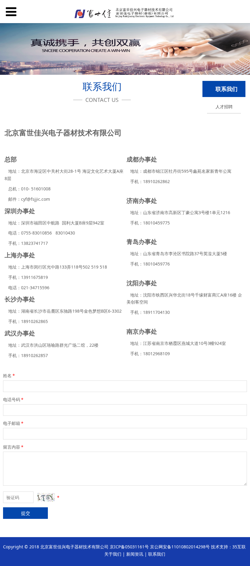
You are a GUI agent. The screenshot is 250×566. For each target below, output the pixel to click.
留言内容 (13, 447)
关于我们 (112, 554)
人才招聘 (224, 106)
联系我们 (156, 554)
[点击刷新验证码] (46, 497)
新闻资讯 (134, 554)
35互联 (239, 547)
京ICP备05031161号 (129, 547)
